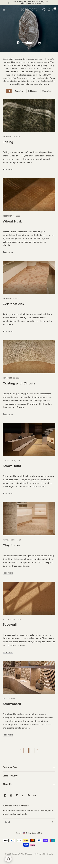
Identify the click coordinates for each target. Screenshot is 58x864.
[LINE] (29, 795)
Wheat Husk (12, 221)
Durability (19, 91)
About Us (7, 784)
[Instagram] (11, 795)
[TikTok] (23, 795)
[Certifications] (29, 277)
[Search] (49, 9)
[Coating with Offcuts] (29, 356)
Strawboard (12, 704)
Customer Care (10, 767)
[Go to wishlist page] (44, 10)
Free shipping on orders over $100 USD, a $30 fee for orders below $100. (31, 2)
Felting (8, 142)
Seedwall (10, 624)
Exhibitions (32, 91)
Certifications (13, 304)
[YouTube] (35, 795)
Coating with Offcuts (19, 383)
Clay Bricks (11, 545)
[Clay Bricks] (29, 518)
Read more (8, 169)
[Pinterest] (17, 795)
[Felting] (29, 115)
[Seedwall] (29, 598)
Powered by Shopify (44, 854)
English (18, 833)
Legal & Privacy (10, 775)
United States (34, 833)
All (9, 91)
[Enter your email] (52, 822)
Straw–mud (12, 466)
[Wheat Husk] (29, 194)
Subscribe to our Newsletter (16, 806)
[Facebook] (5, 795)
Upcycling (46, 91)
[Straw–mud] (29, 439)
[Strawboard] (29, 677)
